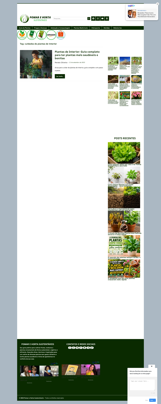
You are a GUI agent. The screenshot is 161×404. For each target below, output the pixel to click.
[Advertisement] (73, 7)
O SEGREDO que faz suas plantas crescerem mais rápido (121, 279)
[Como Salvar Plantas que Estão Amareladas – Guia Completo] (124, 175)
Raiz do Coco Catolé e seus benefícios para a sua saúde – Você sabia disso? (125, 86)
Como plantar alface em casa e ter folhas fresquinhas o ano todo (124, 165)
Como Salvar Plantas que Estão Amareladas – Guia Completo (120, 185)
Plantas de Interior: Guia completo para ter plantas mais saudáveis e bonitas (77, 55)
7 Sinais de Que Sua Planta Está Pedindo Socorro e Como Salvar (124, 234)
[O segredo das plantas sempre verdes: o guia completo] (124, 246)
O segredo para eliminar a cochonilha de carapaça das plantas (113, 67)
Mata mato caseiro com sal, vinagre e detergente (125, 67)
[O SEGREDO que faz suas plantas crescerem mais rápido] (124, 268)
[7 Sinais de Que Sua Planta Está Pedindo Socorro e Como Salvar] (124, 221)
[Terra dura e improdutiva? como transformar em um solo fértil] (124, 197)
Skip (146, 400)
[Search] (88, 18)
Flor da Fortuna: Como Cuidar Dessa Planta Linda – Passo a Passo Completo (136, 102)
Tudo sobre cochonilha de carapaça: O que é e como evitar (113, 101)
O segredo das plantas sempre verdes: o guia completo (124, 258)
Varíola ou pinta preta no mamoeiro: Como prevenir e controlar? (136, 86)
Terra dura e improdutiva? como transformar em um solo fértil (121, 209)
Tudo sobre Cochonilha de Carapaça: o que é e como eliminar (113, 86)
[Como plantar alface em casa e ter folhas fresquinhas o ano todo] (124, 153)
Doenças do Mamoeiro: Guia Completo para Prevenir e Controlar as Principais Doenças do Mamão (136, 69)
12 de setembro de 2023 (77, 62)
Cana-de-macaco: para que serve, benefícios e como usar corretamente (124, 102)
